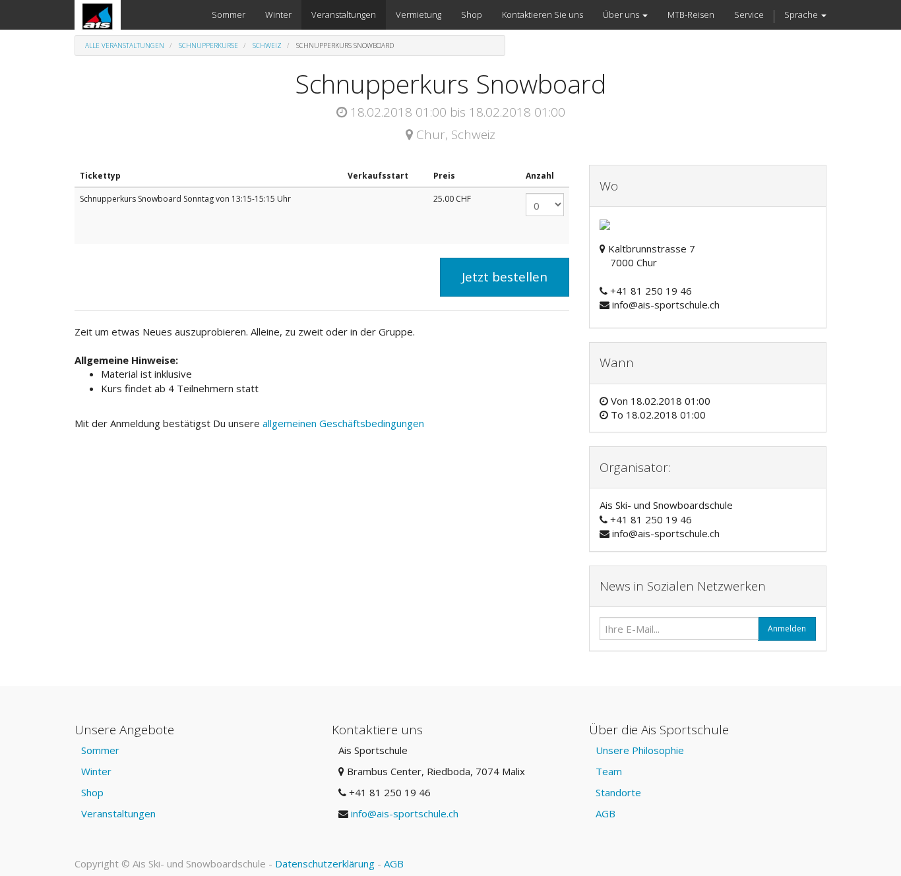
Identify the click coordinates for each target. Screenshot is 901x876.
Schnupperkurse (208, 45)
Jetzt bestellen (504, 276)
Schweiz (267, 45)
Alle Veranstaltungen (124, 45)
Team (609, 771)
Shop (92, 792)
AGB (605, 813)
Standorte (618, 792)
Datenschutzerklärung (325, 863)
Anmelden (787, 628)
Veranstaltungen (118, 813)
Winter (96, 771)
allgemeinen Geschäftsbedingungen (345, 423)
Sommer (100, 750)
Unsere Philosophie (640, 750)
